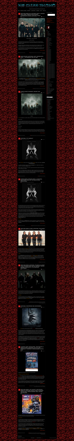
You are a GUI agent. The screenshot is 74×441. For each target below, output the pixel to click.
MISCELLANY (48, 62)
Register (48, 31)
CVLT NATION (49, 103)
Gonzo (39, 135)
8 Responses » (43, 269)
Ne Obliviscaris (40, 433)
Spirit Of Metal (49, 114)
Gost (39, 88)
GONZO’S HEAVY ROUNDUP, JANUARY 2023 (30, 91)
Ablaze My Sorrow (35, 135)
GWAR (19, 375)
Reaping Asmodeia (39, 302)
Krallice (36, 225)
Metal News (30, 16)
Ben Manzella (37, 88)
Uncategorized (49, 92)
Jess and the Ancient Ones (31, 433)
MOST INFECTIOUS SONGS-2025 (51, 77)
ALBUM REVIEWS (33, 10)
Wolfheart (44, 225)
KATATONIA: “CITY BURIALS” (27, 138)
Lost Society (37, 433)
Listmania (48, 48)
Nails (38, 433)
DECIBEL (49, 105)
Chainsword (35, 52)
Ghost (37, 52)
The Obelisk (49, 115)
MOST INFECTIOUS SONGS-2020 (51, 73)
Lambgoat (49, 109)
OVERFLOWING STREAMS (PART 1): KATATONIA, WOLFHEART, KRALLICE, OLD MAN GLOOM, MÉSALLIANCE (31, 180)
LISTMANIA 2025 (49, 60)
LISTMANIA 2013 (49, 50)
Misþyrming (33, 302)
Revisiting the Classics (49, 84)
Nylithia (37, 302)
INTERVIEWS (28, 10)
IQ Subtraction (48, 47)
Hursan (42, 52)
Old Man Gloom (41, 225)
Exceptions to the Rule (27, 16)
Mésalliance (39, 225)
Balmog (33, 52)
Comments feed (49, 34)
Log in (48, 32)
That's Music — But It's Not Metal (50, 89)
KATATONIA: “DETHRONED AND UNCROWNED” (31, 306)
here (32, 255)
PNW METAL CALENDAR (23, 10)
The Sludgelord (49, 116)
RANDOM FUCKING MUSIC (34, 16)
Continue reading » (42, 50)
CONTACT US (44, 10)
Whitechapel (37, 375)
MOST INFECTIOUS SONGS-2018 (51, 71)
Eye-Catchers (48, 44)
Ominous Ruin (43, 53)
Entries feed (49, 33)
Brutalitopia (49, 102)
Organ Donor (39, 386)
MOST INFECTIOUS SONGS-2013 (51, 67)
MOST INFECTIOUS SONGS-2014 (51, 68)
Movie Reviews (49, 78)
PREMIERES (37, 10)
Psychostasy (44, 135)
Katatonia (44, 52)
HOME (19, 10)
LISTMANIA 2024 (49, 59)
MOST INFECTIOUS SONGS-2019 (51, 72)
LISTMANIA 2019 (49, 55)
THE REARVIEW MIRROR (50, 90)
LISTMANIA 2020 (49, 56)
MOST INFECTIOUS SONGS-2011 (51, 65)
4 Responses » (43, 92)
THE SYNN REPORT (49, 91)
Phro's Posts (48, 80)
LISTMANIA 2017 (49, 53)
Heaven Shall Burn (39, 52)
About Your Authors (49, 38)
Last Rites (49, 110)
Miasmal (31, 302)
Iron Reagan (40, 375)
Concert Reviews (23, 58)
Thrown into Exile (43, 88)
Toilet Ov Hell (49, 117)
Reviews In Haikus (49, 83)
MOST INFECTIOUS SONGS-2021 (51, 74)
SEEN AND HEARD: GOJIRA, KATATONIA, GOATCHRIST (33, 228)
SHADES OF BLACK (49, 85)
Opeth (43, 433)
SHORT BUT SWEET (23, 17)
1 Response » (43, 16)
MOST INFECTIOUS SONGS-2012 (51, 66)
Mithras (35, 302)
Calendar (48, 41)
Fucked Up (38, 135)
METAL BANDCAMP (50, 111)
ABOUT (41, 10)
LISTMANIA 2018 (49, 54)
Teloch (42, 302)
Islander (22, 52)
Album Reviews (23, 16)
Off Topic (48, 79)
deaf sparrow (49, 104)
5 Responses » (43, 139)
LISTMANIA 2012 (49, 49)
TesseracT (42, 386)
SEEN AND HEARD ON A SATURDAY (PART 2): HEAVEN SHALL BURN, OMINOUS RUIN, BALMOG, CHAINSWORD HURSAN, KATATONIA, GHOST (33, 14)
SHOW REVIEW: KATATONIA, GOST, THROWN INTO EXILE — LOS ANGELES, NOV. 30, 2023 (32, 57)
